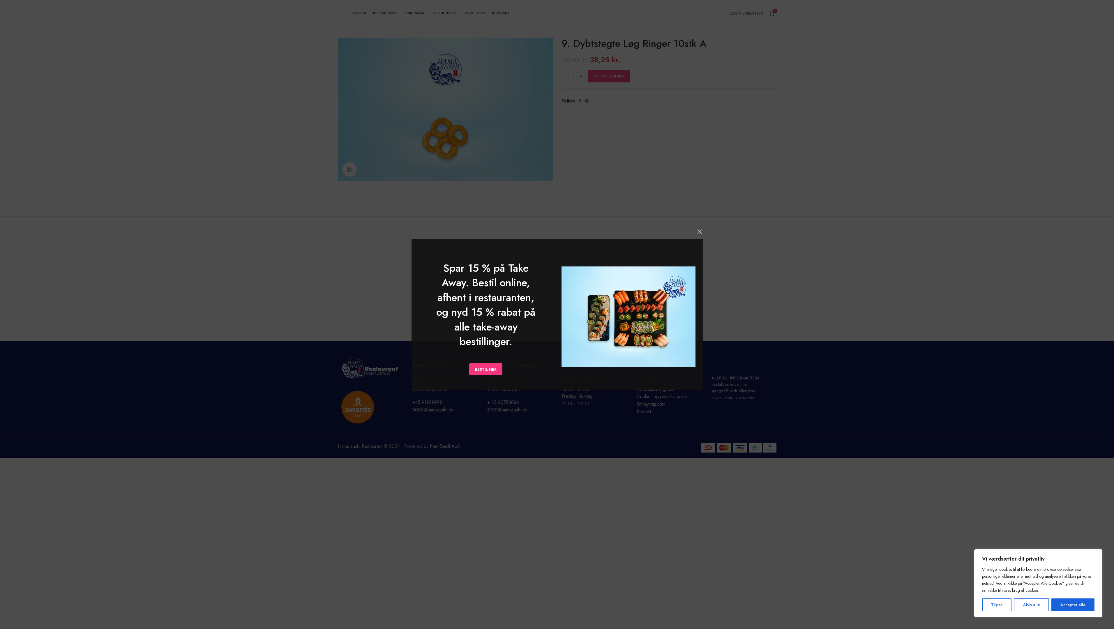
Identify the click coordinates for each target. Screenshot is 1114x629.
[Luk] (700, 231)
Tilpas (996, 605)
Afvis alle (1031, 605)
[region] (1038, 583)
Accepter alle (1072, 605)
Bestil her (486, 369)
